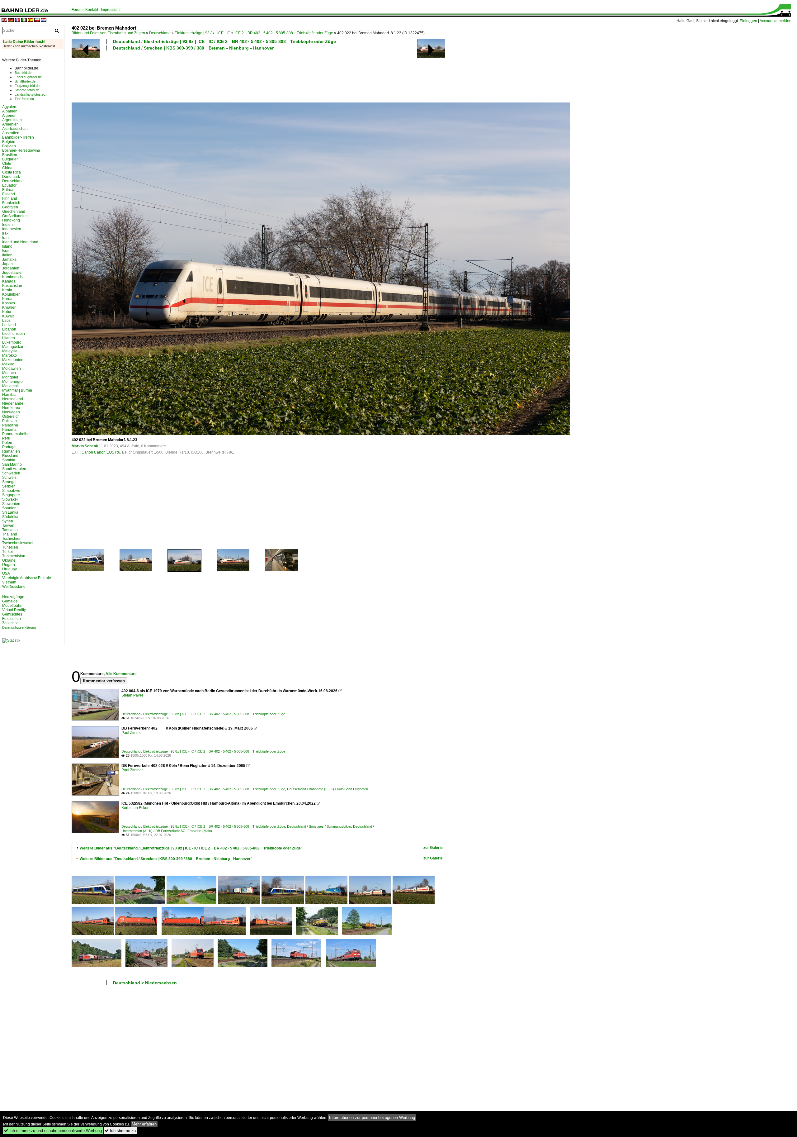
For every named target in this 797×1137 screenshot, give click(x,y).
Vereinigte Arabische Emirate (26, 578)
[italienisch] (24, 20)
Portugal (9, 447)
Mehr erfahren (144, 1124)
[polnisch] (37, 20)
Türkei (7, 551)
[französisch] (17, 20)
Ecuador (9, 185)
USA (6, 573)
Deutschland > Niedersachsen (145, 982)
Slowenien (11, 504)
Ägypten (9, 107)
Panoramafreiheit (16, 434)
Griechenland (13, 211)
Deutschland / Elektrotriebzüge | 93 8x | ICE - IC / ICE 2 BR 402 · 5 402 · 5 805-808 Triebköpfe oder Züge (224, 41)
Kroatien (9, 307)
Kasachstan (12, 285)
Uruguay (9, 569)
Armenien (10, 124)
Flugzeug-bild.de (27, 86)
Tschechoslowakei (17, 543)
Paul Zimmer (132, 732)
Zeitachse (10, 623)
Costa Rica (11, 172)
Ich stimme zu (120, 1130)
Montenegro (12, 381)
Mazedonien (12, 360)
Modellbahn (12, 605)
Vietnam (9, 582)
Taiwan (8, 525)
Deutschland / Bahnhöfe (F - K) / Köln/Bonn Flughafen (327, 789)
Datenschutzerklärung (19, 627)
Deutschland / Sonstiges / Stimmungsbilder (319, 826)
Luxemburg (11, 342)
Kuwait (8, 316)
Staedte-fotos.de (27, 90)
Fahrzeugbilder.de (28, 77)
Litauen (8, 338)
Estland (8, 194)
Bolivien (9, 146)
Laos (6, 320)
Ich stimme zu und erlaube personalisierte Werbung (53, 1130)
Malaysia (9, 351)
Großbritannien (15, 216)
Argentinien (12, 120)
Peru (6, 438)
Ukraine (9, 560)
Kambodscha (13, 277)
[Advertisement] (231, 76)
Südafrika (10, 517)
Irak (5, 233)
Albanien (9, 111)
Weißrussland (14, 586)
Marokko (9, 355)
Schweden (11, 473)
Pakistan (9, 421)
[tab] (258, 848)
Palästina (10, 425)
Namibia (9, 394)
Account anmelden (775, 21)
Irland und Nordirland (20, 242)
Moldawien (11, 368)
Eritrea (7, 190)
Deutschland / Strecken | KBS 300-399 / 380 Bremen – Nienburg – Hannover (193, 47)
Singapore (11, 495)
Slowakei (10, 499)
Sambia (8, 460)
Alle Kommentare (121, 674)
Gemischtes (12, 614)
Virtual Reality (14, 610)
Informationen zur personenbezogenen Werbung (372, 1117)
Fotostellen (11, 618)
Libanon (9, 329)
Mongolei (10, 377)
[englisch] (4, 20)
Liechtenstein (13, 333)
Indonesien (11, 229)
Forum (77, 9)
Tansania (10, 530)
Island (7, 246)
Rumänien (11, 451)
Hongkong (11, 220)
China (7, 168)
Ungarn (8, 565)
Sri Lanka (10, 512)
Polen (7, 442)
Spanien (9, 508)
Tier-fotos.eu (24, 99)
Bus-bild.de (23, 72)
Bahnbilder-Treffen (18, 137)
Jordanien (10, 268)
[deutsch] (11, 20)
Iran (5, 237)
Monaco (9, 373)
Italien (7, 255)
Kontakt (91, 9)
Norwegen (11, 412)
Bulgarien (10, 159)
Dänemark (11, 176)
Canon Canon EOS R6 (101, 452)
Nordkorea (11, 408)
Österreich (11, 416)
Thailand (9, 534)
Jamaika (9, 259)
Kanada (9, 281)
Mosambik (11, 386)
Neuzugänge (13, 597)
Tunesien (10, 547)
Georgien (10, 207)
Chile (6, 163)
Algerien (9, 115)
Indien (7, 224)
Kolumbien (11, 294)
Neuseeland (12, 399)
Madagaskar (12, 347)
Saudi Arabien (14, 469)
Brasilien (9, 155)
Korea (7, 299)
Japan (7, 264)
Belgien (8, 142)
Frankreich (11, 203)
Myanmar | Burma (17, 390)
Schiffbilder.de (25, 81)
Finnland (9, 198)
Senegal (9, 482)
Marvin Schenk (85, 446)
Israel (7, 251)
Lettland (9, 325)
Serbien (9, 486)
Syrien (7, 521)
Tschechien (11, 538)
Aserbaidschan (15, 128)
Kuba (6, 312)
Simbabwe (11, 490)
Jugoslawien (13, 272)
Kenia (7, 290)
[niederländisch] (43, 20)
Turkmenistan (13, 556)
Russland (10, 456)
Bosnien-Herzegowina (21, 150)
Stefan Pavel (132, 695)
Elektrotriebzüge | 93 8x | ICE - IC (202, 33)
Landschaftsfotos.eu (30, 94)
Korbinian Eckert (135, 808)
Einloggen (748, 21)
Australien (10, 133)
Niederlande (12, 403)
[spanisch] (30, 20)
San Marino (12, 464)
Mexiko (8, 364)
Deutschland (160, 33)
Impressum (110, 9)
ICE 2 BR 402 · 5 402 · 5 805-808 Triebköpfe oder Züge (283, 33)
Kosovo (8, 303)
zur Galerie (433, 847)
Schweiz (9, 477)
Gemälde (10, 601)
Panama (9, 429)
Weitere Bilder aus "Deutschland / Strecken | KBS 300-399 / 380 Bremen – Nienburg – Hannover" (166, 859)
